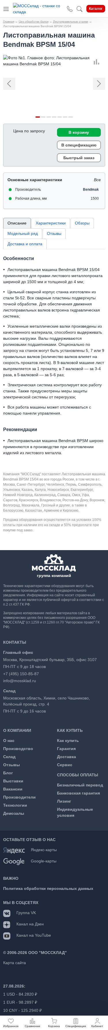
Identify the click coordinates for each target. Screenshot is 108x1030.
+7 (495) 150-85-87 (21, 673)
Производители (19, 797)
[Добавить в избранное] (103, 61)
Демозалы (13, 813)
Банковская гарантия (78, 793)
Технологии (15, 805)
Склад (9, 756)
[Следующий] (97, 83)
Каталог (96, 9)
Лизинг (64, 801)
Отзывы (54, 233)
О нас (8, 740)
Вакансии (12, 789)
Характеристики (51, 223)
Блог (8, 773)
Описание (16, 223)
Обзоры (82, 223)
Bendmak (91, 190)
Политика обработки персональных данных (48, 888)
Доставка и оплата (24, 244)
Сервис (64, 764)
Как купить (68, 740)
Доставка (66, 756)
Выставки (13, 781)
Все (97, 179)
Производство (18, 748)
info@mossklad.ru (19, 680)
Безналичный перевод (80, 785)
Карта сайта (14, 962)
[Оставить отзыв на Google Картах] (14, 861)
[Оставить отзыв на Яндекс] (14, 850)
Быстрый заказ (78, 157)
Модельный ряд (22, 233)
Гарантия (66, 748)
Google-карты (43, 861)
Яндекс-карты (44, 849)
